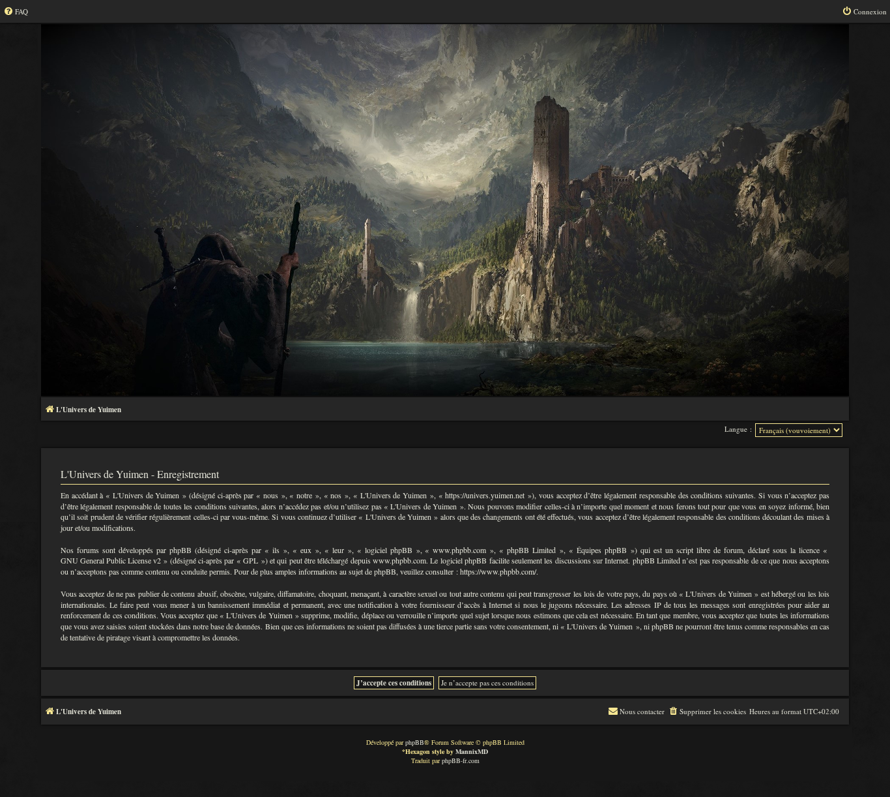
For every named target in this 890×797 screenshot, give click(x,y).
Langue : (738, 429)
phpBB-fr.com (461, 760)
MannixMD (471, 751)
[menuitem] (15, 12)
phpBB (414, 742)
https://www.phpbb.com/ (498, 571)
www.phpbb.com (399, 560)
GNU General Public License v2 (111, 560)
